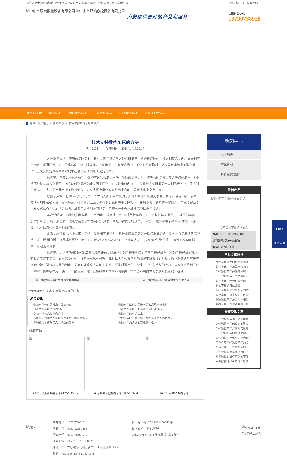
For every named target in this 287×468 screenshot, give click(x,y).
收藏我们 (252, 2)
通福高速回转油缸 (223, 246)
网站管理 (153, 428)
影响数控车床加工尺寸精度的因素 (53, 322)
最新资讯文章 (234, 311)
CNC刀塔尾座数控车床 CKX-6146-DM (56, 393)
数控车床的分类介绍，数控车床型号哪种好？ (145, 318)
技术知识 (227, 154)
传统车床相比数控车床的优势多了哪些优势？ (60, 318)
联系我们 (215, 33)
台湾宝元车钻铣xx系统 (234, 227)
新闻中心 (125, 33)
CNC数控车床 (77, 113)
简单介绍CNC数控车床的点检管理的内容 (234, 342)
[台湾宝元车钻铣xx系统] (233, 210)
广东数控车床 (103, 113)
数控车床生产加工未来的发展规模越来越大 (144, 304)
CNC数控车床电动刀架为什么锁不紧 (234, 337)
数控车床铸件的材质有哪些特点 (60, 280)
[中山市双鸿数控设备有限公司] (50, 11)
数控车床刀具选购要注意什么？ (137, 322)
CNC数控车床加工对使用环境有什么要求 (234, 319)
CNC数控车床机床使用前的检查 (234, 351)
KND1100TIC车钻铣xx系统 (228, 234)
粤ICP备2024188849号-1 (159, 422)
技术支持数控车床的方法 (84, 123)
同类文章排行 (234, 254)
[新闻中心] (143, 73)
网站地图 (234, 2)
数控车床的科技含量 (130, 313)
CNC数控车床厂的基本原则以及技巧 (140, 309)
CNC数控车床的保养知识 (48, 309)
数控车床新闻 (230, 174)
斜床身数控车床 (156, 113)
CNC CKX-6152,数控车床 (174, 393)
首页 (38, 33)
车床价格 (155, 33)
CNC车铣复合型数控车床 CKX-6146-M (115, 393)
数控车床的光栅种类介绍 (48, 313)
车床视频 (185, 33)
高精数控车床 (128, 113)
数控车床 (95, 33)
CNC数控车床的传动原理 (231, 333)
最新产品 (234, 190)
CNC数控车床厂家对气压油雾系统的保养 (234, 328)
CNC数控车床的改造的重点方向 (234, 323)
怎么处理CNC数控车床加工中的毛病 (234, 347)
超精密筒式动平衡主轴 (226, 240)
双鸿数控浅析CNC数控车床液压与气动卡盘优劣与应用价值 (234, 356)
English (244, 33)
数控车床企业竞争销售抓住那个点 (168, 280)
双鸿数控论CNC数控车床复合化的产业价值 (234, 361)
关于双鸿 (65, 33)
